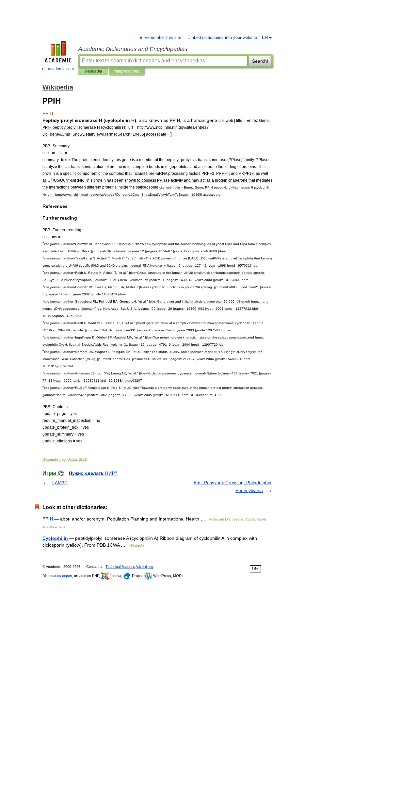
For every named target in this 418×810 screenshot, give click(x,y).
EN (265, 37)
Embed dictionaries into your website (222, 37)
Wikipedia (93, 71)
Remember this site (163, 37)
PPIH (47, 518)
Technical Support (119, 567)
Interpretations (126, 71)
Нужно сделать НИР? (93, 473)
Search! (260, 61)
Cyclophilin (55, 538)
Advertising (144, 567)
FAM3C (60, 482)
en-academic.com (58, 69)
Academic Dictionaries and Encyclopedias (132, 49)
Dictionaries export (57, 576)
